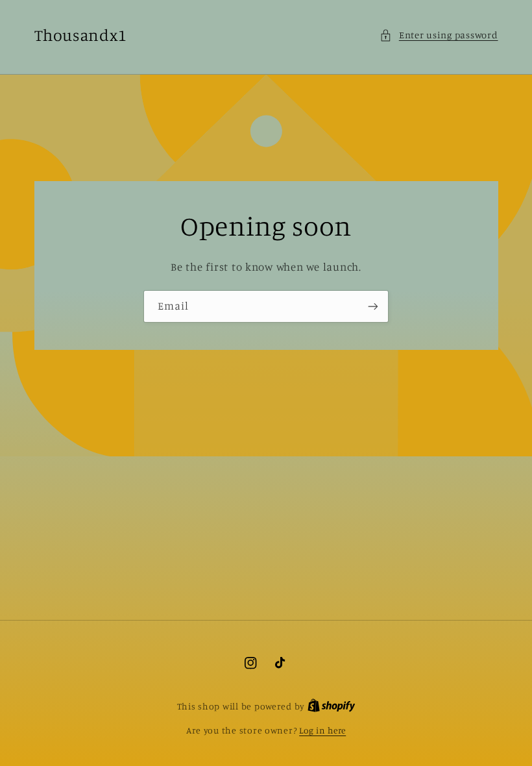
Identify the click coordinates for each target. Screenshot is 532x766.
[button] (439, 35)
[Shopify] (332, 706)
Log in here (322, 730)
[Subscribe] (373, 306)
